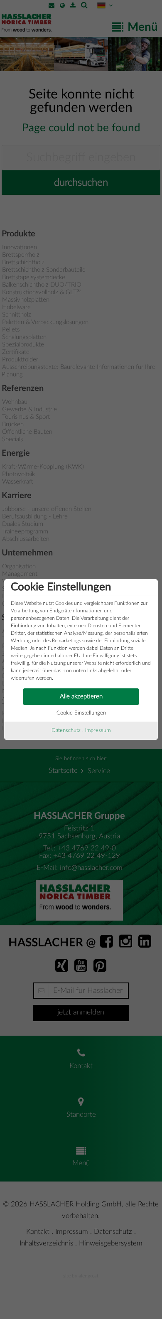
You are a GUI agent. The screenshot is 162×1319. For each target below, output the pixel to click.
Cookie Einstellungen (81, 713)
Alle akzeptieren (81, 696)
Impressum (97, 730)
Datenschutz (66, 730)
